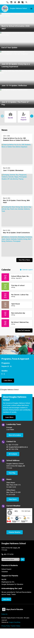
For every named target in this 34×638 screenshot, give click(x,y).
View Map (12, 473)
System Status (15, 626)
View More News (24, 260)
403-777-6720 (13, 445)
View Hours (13, 499)
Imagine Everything (14, 622)
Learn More (8, 380)
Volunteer (5, 572)
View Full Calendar (23, 330)
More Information (15, 435)
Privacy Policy (6, 626)
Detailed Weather (14, 532)
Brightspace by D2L (8, 582)
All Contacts (13, 454)
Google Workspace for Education (12, 584)
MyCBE (4, 579)
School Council (6, 569)
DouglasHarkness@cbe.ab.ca (18, 447)
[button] (31, 116)
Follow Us (4, 614)
